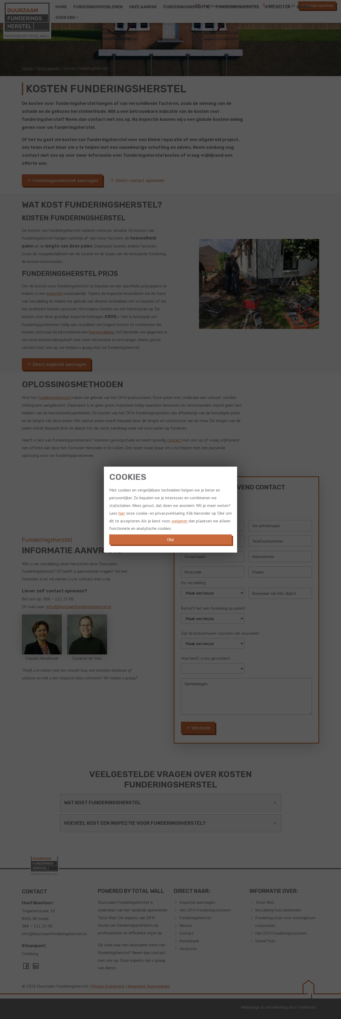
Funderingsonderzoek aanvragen (64, 180)
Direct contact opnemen (139, 180)
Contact (186, 933)
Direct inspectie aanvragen (58, 364)
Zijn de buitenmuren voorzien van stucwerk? (220, 633)
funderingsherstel (54, 397)
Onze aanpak (47, 68)
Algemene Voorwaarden (149, 986)
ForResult (307, 1007)
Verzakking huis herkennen (278, 910)
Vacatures (188, 948)
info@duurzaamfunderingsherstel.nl (78, 606)
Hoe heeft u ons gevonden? (205, 658)
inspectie (54, 293)
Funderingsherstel (195, 917)
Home (27, 68)
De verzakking (193, 582)
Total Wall (264, 902)
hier (122, 513)
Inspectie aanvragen (197, 902)
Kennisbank (189, 940)
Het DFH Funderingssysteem (205, 910)
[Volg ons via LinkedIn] (35, 967)
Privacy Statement (108, 986)
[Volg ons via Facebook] (26, 967)
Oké (170, 539)
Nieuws (185, 925)
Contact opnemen (318, 5)
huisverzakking (101, 332)
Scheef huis (265, 940)
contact (174, 440)
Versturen (200, 728)
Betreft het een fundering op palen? (213, 608)
